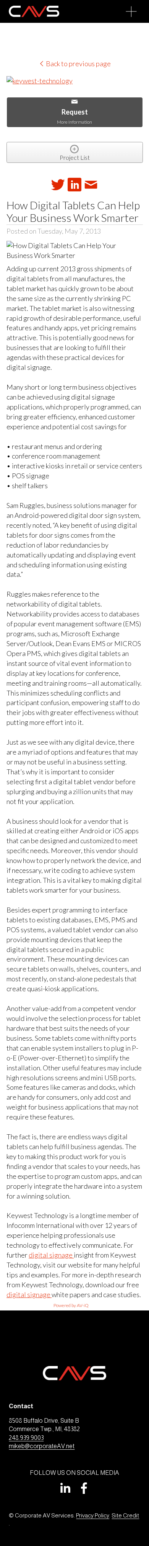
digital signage (51, 1255)
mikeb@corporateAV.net (41, 1446)
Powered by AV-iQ (71, 1305)
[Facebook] (84, 1488)
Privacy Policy (92, 1515)
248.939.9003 (26, 1438)
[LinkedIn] (65, 1488)
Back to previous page (78, 63)
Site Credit (125, 1515)
